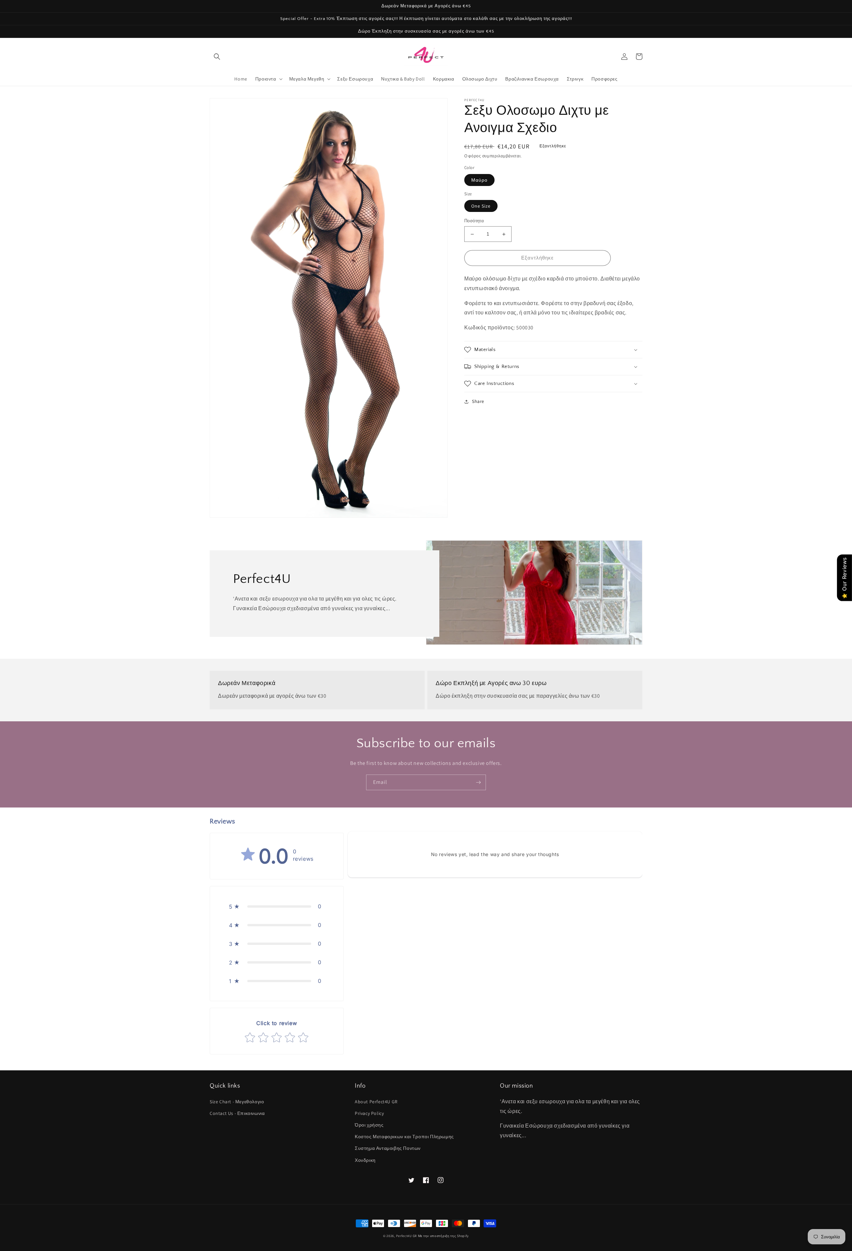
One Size (481, 206)
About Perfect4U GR (376, 1102)
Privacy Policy (369, 1113)
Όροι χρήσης (369, 1125)
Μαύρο (479, 180)
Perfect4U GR (406, 1236)
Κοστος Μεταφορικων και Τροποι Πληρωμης (404, 1137)
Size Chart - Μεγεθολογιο (237, 1102)
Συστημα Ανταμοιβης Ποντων (388, 1148)
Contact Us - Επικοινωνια (237, 1113)
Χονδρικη (365, 1160)
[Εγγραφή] (478, 782)
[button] (217, 56)
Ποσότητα (474, 221)
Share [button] (478, 401)
